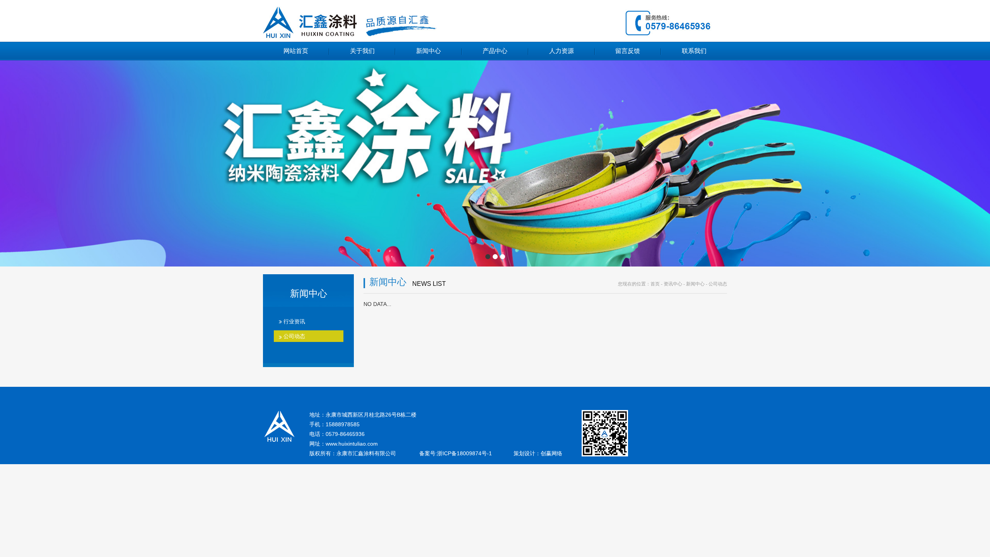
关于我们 (362, 51)
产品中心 (495, 51)
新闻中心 (428, 51)
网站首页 (295, 51)
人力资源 (561, 51)
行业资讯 (294, 321)
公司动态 (294, 336)
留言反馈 (627, 51)
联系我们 (694, 51)
